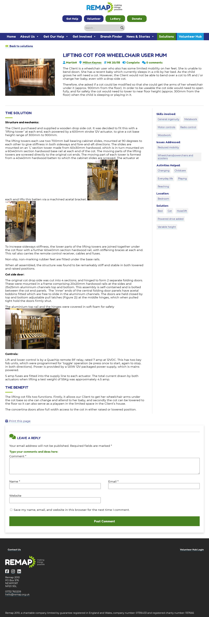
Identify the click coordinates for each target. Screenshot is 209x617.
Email (113, 481)
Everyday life (165, 178)
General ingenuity (168, 119)
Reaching (163, 186)
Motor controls (166, 127)
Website (15, 495)
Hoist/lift (182, 210)
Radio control (188, 127)
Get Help (72, 18)
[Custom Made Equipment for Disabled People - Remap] (104, 8)
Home (11, 36)
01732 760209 (13, 591)
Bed (160, 210)
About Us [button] (27, 36)
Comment (17, 456)
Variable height (167, 226)
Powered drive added (171, 218)
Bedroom (163, 198)
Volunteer (94, 18)
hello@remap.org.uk (17, 594)
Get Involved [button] (82, 36)
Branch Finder (111, 36)
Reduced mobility (168, 147)
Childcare (180, 170)
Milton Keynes (92, 62)
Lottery (115, 18)
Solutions (166, 36)
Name (14, 481)
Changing (163, 170)
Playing (182, 178)
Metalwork (190, 119)
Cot (170, 210)
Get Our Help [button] (53, 36)
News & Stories (138, 36)
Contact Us (14, 549)
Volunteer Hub (190, 36)
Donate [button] (137, 18)
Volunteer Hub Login (192, 549)
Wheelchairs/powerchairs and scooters (175, 157)
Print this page (19, 421)
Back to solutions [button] (21, 46)
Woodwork (164, 135)
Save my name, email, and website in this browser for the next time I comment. (72, 509)
